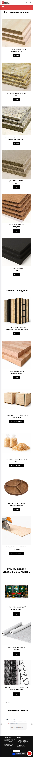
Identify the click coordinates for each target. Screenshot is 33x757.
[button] (24, 2)
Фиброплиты (16, 139)
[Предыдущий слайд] (1, 724)
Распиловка (16, 549)
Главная (4, 702)
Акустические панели (16, 330)
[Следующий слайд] (32, 724)
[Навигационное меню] (30, 2)
